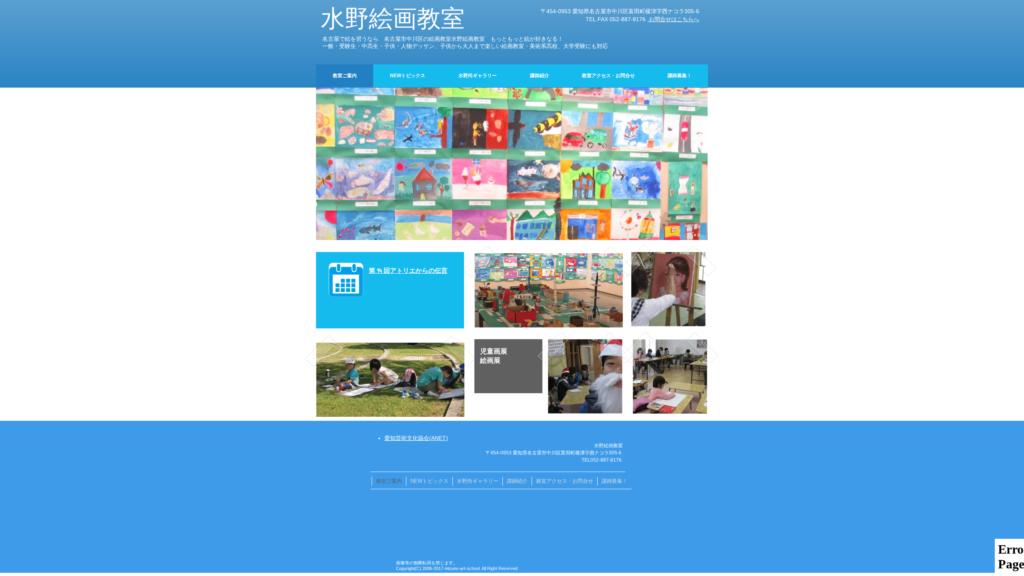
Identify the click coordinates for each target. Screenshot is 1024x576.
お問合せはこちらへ (674, 19)
